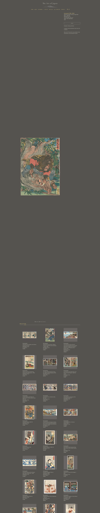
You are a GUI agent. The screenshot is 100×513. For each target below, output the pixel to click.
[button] (40, 9)
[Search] (67, 9)
